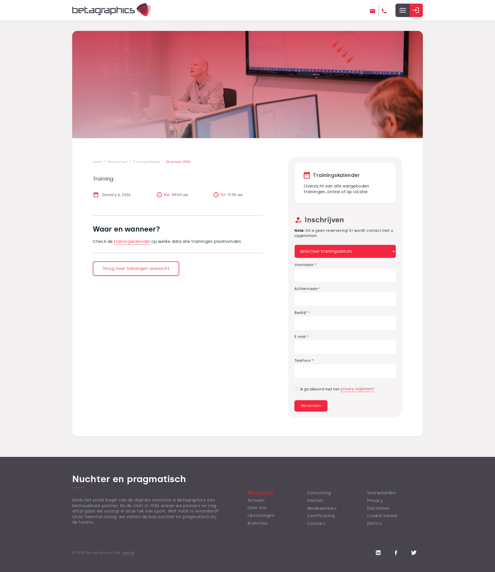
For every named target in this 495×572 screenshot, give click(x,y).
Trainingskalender (147, 162)
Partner (315, 500)
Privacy (375, 500)
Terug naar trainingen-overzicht (136, 268)
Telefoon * (304, 360)
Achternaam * (307, 288)
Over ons (257, 507)
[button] (402, 10)
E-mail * (301, 336)
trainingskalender (132, 241)
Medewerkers (321, 508)
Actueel (256, 500)
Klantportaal (117, 162)
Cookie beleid (382, 515)
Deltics (374, 523)
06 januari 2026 (178, 162)
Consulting (319, 492)
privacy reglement (357, 389)
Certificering (321, 515)
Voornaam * (305, 264)
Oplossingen (261, 515)
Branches (258, 523)
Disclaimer (378, 508)
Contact (316, 523)
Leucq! (128, 552)
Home (97, 162)
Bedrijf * (301, 312)
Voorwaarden (381, 492)
